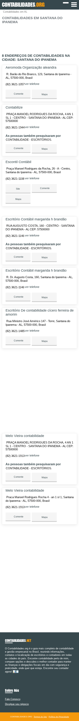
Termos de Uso (40, 717)
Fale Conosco (12, 699)
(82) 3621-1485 (15, 331)
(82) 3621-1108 (15, 178)
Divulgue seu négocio (17, 704)
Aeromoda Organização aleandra (31, 67)
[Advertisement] (39, 37)
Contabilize (14, 107)
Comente (18, 94)
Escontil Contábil (18, 162)
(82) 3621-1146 (15, 235)
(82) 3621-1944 (15, 127)
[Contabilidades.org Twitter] (7, 674)
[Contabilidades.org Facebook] (6, 674)
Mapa (44, 94)
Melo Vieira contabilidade (25, 436)
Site (18, 189)
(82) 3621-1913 (15, 455)
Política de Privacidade (59, 717)
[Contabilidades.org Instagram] (9, 674)
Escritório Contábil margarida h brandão (36, 219)
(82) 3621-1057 (15, 84)
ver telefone (32, 83)
